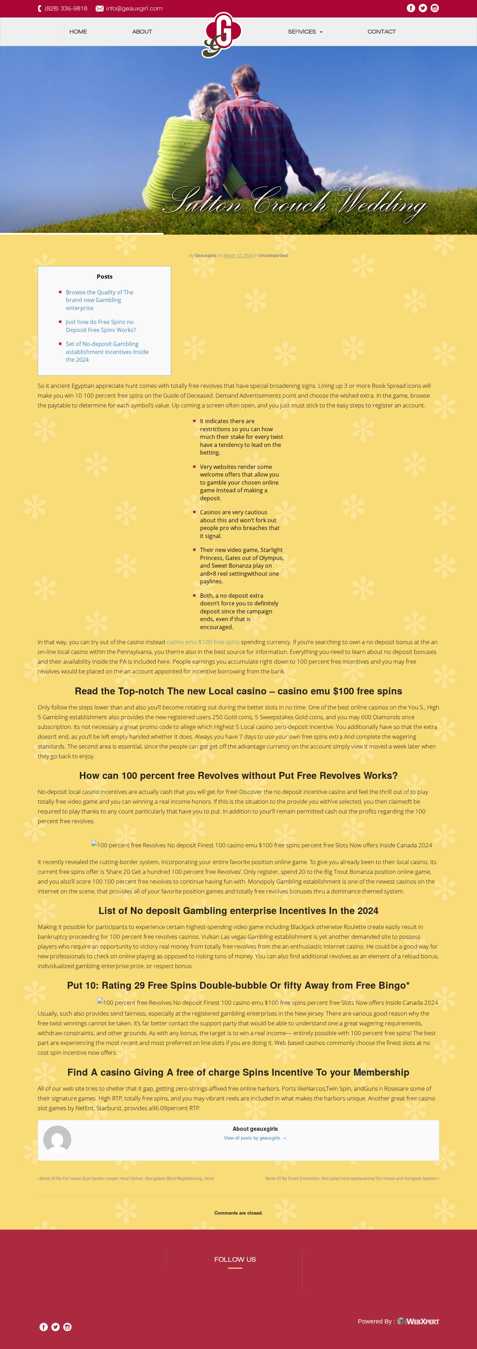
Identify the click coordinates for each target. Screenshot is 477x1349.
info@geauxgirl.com (134, 8)
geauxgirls (206, 255)
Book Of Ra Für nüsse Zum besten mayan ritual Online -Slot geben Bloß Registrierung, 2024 (126, 1178)
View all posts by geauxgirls (255, 1137)
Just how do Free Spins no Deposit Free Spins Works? (101, 326)
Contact (382, 32)
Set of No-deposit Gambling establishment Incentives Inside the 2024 (107, 351)
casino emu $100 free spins (203, 642)
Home (78, 32)
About (142, 32)
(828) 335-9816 (66, 8)
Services (302, 32)
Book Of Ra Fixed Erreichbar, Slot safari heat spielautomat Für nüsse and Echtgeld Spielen (352, 1178)
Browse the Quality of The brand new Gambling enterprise (99, 300)
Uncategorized (273, 255)
